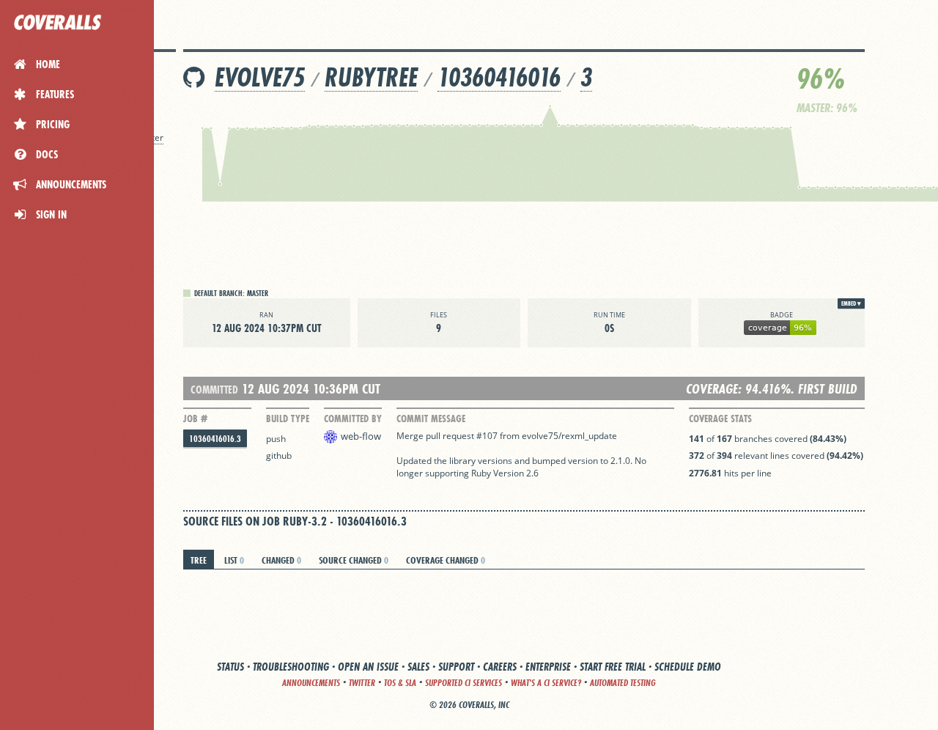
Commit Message (430, 418)
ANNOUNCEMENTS (311, 682)
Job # (195, 418)
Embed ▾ (851, 303)
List (234, 560)
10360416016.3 (215, 438)
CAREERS (500, 666)
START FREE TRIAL (613, 666)
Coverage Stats (720, 418)
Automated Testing (623, 682)
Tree (199, 560)
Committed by (353, 418)
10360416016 (499, 77)
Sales (418, 666)
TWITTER (362, 682)
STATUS (230, 666)
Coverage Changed (445, 560)
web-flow (361, 436)
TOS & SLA (400, 682)
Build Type (287, 418)
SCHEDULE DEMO (687, 666)
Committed (214, 389)
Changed (281, 560)
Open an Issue (368, 666)
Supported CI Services (463, 682)
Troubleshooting (291, 666)
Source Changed (353, 560)
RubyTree (371, 77)
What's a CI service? (546, 682)
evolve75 (260, 77)
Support (456, 666)
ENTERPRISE (548, 666)
